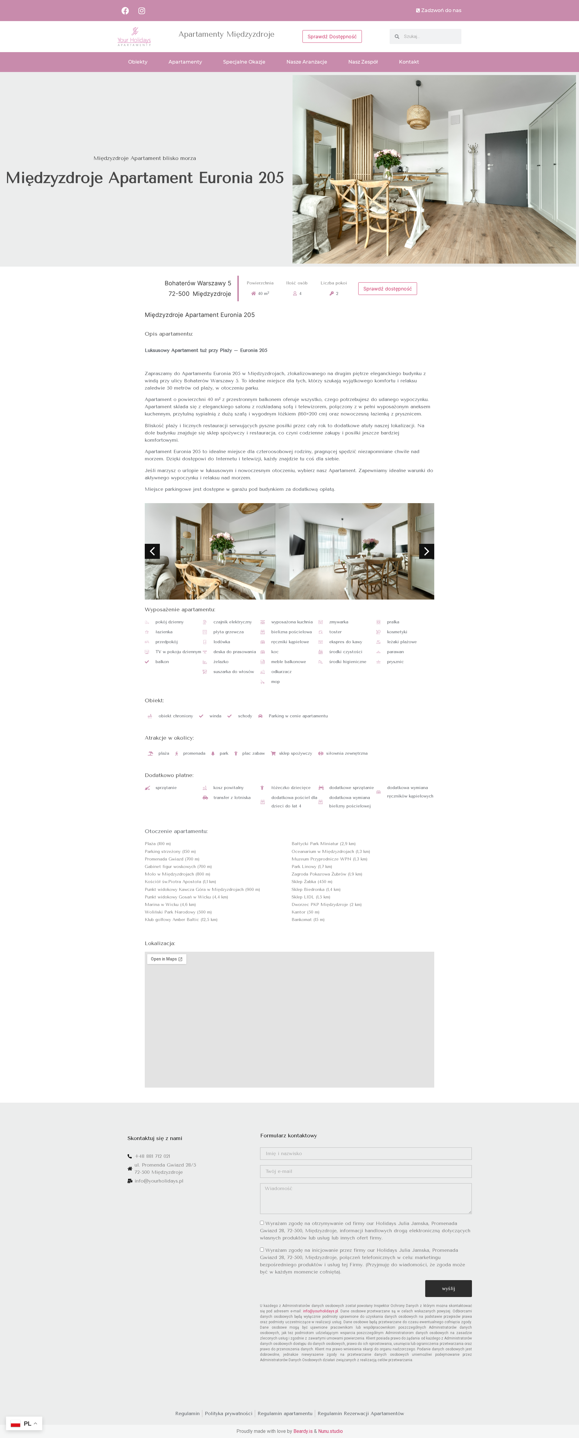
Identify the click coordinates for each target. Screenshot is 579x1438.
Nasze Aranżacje (306, 62)
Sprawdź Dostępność (332, 36)
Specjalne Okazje (244, 62)
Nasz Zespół (363, 62)
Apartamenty (185, 62)
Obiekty (137, 62)
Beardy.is (303, 1431)
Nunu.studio (330, 1431)
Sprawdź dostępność (387, 289)
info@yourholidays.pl (320, 1311)
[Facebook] (125, 10)
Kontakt (409, 62)
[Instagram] (141, 10)
